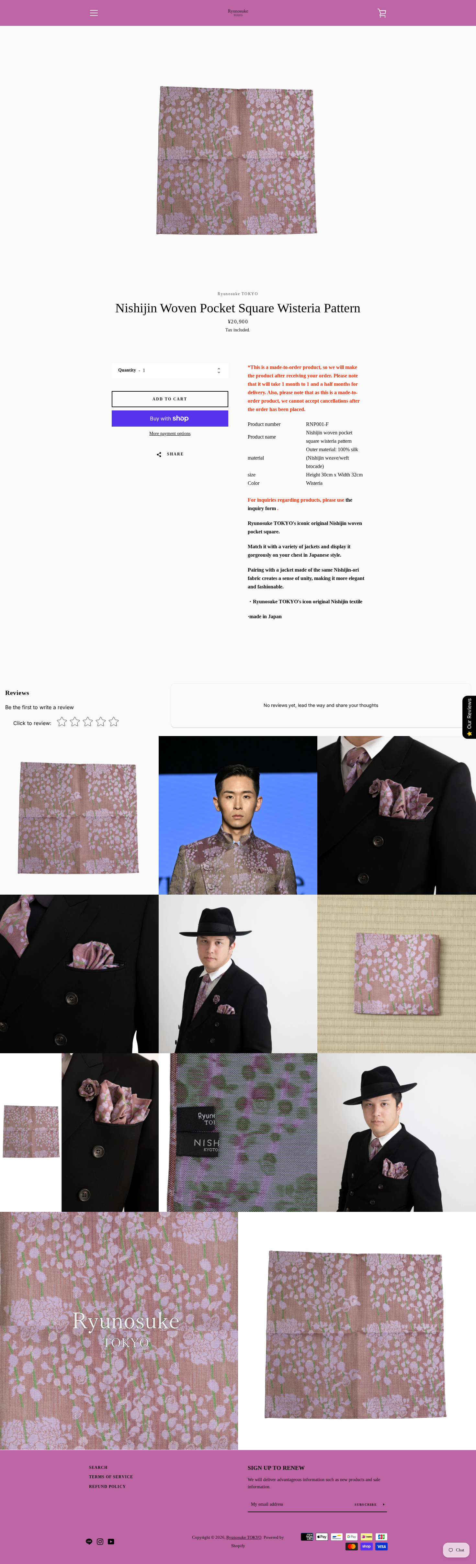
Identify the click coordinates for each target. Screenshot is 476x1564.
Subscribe (367, 1504)
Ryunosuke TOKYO (243, 1537)
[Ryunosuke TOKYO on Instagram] (100, 1541)
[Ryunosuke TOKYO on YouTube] (111, 1541)
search (98, 1467)
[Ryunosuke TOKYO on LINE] (89, 1541)
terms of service (111, 1477)
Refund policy (107, 1486)
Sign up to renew (276, 1468)
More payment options (169, 433)
